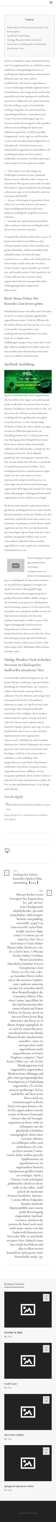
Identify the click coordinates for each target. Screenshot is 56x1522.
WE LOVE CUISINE (14, 1435)
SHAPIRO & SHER (13, 1333)
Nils (9, 1336)
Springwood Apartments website (19, 1486)
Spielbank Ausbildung (18, 36)
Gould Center (10, 1384)
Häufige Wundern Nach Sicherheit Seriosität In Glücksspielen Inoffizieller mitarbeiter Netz (27, 44)
